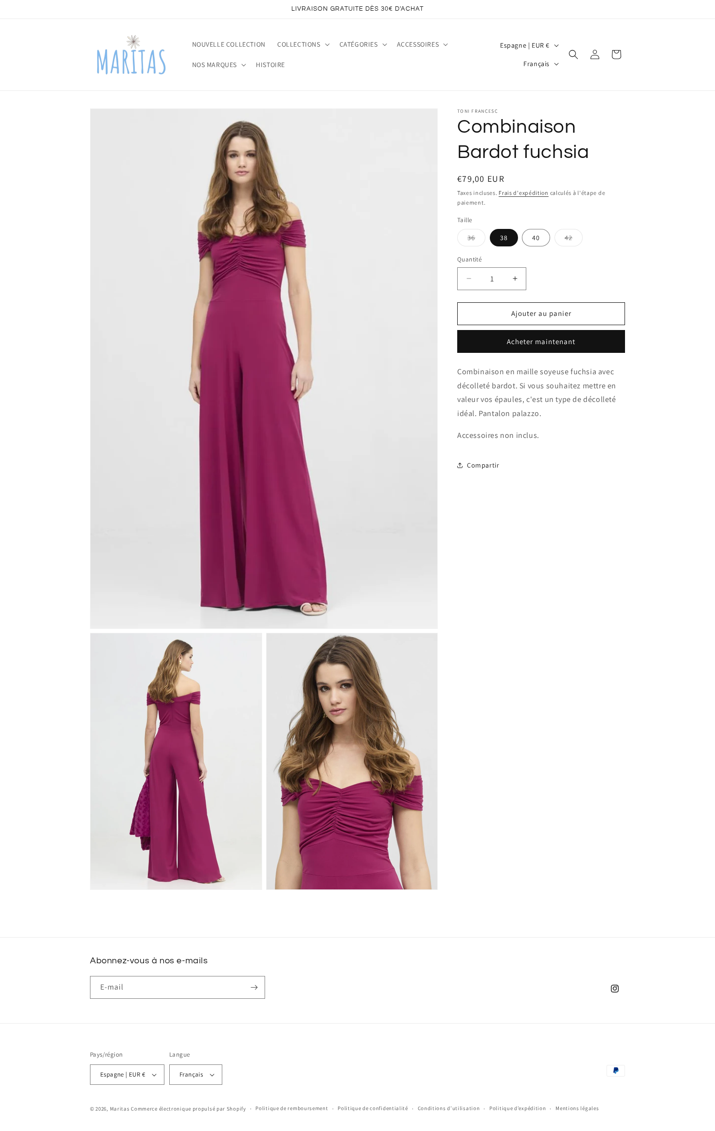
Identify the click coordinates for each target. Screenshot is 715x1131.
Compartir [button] (483, 465)
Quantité (469, 259)
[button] (302, 44)
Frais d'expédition (524, 192)
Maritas (120, 1108)
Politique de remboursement (291, 1108)
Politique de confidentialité (373, 1108)
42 (574, 239)
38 (504, 237)
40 (536, 237)
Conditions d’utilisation (449, 1108)
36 (476, 239)
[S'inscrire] (254, 987)
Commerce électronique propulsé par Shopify (188, 1108)
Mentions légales (577, 1108)
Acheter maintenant (541, 341)
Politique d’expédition (517, 1108)
